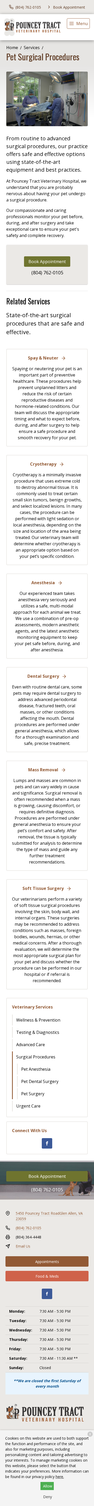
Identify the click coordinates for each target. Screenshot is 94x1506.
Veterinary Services (32, 1007)
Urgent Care (28, 1106)
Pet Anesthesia (35, 1069)
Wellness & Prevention (38, 1020)
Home (12, 47)
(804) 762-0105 (47, 272)
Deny (47, 1496)
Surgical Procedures (35, 1057)
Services (32, 47)
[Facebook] (47, 1143)
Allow (47, 1486)
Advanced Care (30, 1044)
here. (60, 1476)
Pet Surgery (32, 1094)
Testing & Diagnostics (37, 1032)
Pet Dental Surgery (39, 1081)
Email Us (23, 1246)
